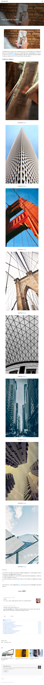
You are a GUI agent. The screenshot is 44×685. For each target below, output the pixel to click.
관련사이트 (2, 678)
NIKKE (5, 599)
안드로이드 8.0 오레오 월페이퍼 (8, 623)
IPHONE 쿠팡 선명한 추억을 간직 (11, 607)
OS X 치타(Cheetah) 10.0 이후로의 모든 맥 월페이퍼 (11, 630)
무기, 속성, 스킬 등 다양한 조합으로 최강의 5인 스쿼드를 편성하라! (17, 600)
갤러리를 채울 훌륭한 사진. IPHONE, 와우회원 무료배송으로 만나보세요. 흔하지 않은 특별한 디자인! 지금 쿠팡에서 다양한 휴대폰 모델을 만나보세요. (21, 609)
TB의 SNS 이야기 (4, 1)
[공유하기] (6, 616)
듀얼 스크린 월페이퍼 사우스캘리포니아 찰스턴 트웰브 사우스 (12, 625)
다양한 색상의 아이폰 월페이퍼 (7, 629)
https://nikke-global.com (8, 597)
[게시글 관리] (8, 616)
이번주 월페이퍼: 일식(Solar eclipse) (8, 624)
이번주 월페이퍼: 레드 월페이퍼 (8, 633)
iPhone (24, 122)
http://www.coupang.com (8, 605)
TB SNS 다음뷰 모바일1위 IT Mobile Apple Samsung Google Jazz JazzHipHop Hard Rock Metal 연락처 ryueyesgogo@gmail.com (20, 668)
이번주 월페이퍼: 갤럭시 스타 (7, 628)
